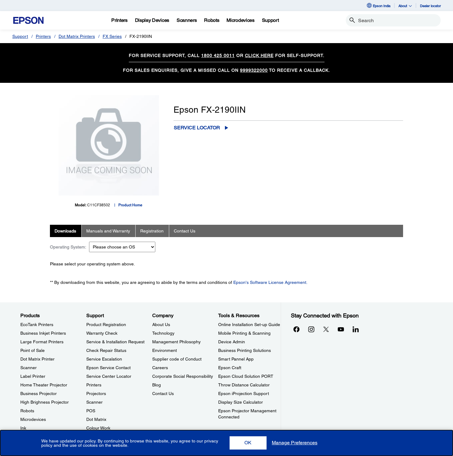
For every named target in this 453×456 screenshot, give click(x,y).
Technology (163, 333)
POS (90, 410)
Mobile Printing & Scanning (244, 333)
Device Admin (231, 341)
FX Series (112, 36)
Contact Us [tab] (184, 230)
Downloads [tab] (65, 230)
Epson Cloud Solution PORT (245, 376)
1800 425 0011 (218, 55)
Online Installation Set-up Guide (249, 324)
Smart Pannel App (236, 359)
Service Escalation (104, 359)
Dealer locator (430, 6)
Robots (27, 410)
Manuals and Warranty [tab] (108, 230)
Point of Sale (32, 350)
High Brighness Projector (44, 402)
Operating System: (68, 246)
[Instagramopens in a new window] (311, 329)
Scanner (28, 367)
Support (20, 36)
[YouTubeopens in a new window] (340, 329)
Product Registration (106, 324)
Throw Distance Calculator (244, 384)
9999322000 (254, 70)
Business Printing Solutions (244, 350)
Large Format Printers (41, 341)
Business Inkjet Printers (43, 333)
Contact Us (163, 393)
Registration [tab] (152, 230)
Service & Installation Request (115, 341)
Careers (160, 367)
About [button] (402, 6)
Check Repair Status (106, 350)
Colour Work (98, 428)
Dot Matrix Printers (77, 36)
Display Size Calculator (240, 402)
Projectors (96, 393)
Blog (156, 384)
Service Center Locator (108, 376)
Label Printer (32, 376)
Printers (43, 36)
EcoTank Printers (36, 324)
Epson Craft (229, 367)
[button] (248, 443)
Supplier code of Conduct (177, 359)
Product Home (130, 205)
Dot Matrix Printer (37, 359)
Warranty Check (101, 333)
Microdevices (33, 419)
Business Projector (38, 393)
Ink (23, 428)
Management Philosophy (176, 341)
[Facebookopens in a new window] (296, 329)
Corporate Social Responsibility (182, 376)
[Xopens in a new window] (326, 329)
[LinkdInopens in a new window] (355, 329)
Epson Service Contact (108, 367)
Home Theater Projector (43, 384)
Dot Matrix (96, 419)
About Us (161, 324)
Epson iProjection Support (243, 393)
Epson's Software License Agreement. (270, 282)
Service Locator (197, 128)
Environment (164, 350)
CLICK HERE (259, 55)
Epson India (381, 6)
